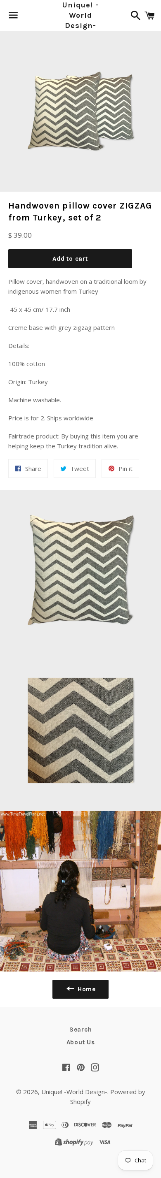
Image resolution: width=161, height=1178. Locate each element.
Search (80, 1029)
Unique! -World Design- (80, 15)
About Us (80, 1042)
